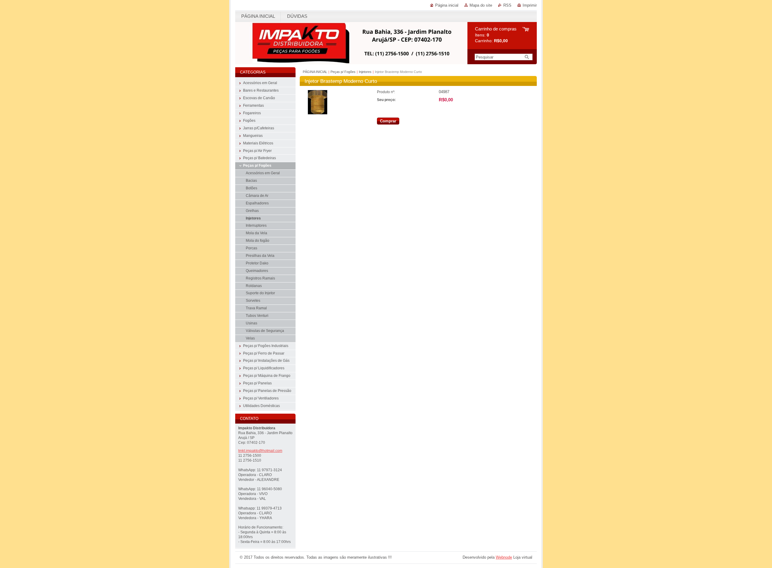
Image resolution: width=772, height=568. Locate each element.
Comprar (388, 121)
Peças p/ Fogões (343, 72)
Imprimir (530, 5)
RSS (507, 5)
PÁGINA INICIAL (315, 72)
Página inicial (446, 5)
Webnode (504, 557)
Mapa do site (481, 5)
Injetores (365, 72)
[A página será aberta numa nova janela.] (317, 113)
